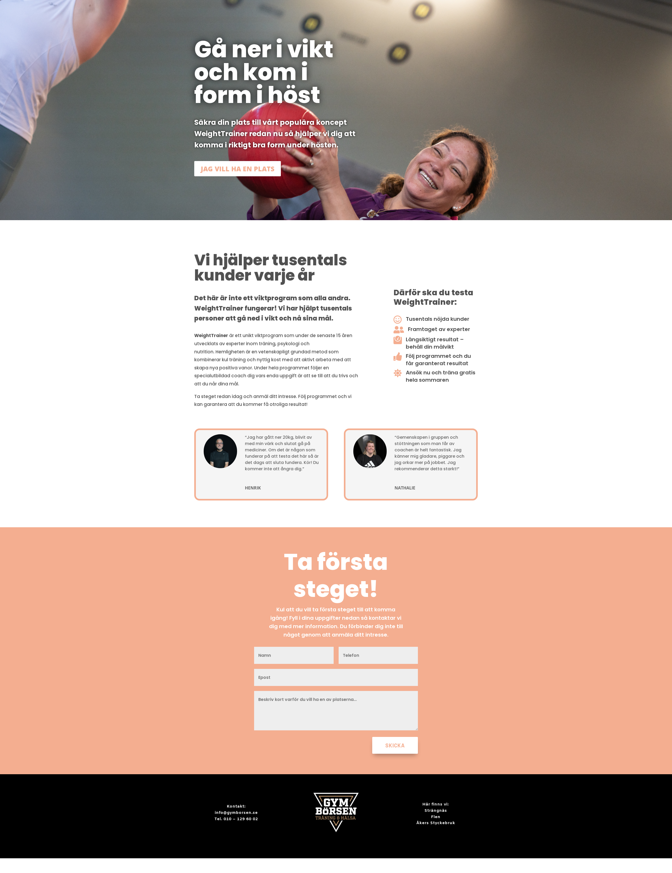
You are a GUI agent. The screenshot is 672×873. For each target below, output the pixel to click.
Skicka (395, 745)
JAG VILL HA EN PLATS (237, 168)
